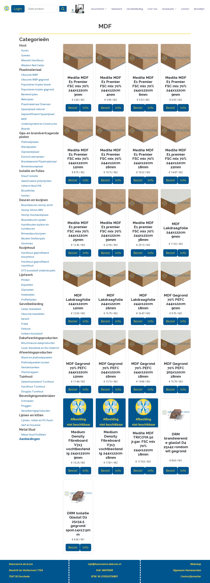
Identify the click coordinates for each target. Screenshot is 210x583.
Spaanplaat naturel (33, 109)
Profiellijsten (28, 299)
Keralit (25, 319)
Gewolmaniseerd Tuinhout (37, 381)
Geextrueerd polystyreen (36, 181)
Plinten (25, 280)
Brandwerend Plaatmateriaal (39, 161)
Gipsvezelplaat (30, 151)
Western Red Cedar (32, 65)
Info (86, 108)
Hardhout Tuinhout (33, 386)
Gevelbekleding (135, 8)
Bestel (72, 108)
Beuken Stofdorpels (33, 238)
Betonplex (27, 99)
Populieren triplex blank (36, 84)
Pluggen (26, 405)
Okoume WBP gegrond (35, 79)
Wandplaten (28, 147)
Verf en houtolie (30, 425)
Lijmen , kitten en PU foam (37, 420)
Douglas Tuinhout (32, 391)
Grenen (25, 55)
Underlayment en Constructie (39, 123)
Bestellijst (199, 8)
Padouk (26, 328)
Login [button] (18, 9)
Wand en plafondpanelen (36, 357)
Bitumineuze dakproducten (38, 343)
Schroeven (27, 401)
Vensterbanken (30, 367)
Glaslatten (27, 289)
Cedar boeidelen (31, 309)
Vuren (24, 50)
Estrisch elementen (32, 156)
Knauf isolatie (29, 176)
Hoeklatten (28, 294)
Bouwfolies (28, 190)
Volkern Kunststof (32, 333)
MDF (24, 119)
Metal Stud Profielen (33, 434)
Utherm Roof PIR (31, 186)
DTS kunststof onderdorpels (38, 270)
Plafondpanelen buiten (35, 362)
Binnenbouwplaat (32, 166)
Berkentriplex (29, 94)
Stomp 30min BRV (32, 210)
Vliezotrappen (29, 372)
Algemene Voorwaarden (187, 570)
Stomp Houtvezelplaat (34, 215)
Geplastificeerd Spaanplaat (37, 114)
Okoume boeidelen (32, 314)
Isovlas (25, 195)
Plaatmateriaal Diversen (36, 104)
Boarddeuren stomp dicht (37, 205)
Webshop (195, 564)
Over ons (152, 8)
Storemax (27, 243)
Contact (185, 8)
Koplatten (27, 284)
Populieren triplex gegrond (37, 89)
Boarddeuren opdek (33, 220)
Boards (25, 128)
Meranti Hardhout (32, 60)
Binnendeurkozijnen (33, 233)
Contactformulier (191, 576)
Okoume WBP (29, 75)
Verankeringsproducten (35, 410)
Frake (24, 323)
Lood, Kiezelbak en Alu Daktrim (40, 348)
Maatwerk (116, 8)
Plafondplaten (30, 142)
